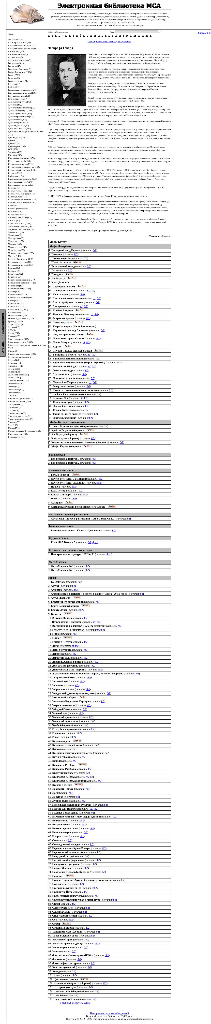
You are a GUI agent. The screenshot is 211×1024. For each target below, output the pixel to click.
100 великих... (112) (17, 39)
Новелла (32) (14, 268)
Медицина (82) (15, 235)
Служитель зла (61, 911)
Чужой (58, 995)
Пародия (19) (14, 271)
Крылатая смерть (63, 776)
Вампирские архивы (61, 526)
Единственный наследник (68, 358)
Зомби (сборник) (62, 725)
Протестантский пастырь (67, 895)
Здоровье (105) (15, 152)
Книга (56, 749)
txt (81, 258)
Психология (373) (16, 306)
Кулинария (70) (15, 211)
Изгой (55, 737)
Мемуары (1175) (16, 241)
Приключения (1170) (17, 294)
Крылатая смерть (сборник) (69, 780)
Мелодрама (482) (16, 238)
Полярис (57, 876)
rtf (93, 290)
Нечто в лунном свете (65, 828)
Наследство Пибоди (64, 366)
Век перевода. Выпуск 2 (65, 462)
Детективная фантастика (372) (22, 107)
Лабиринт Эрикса (63, 788)
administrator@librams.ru (140, 1019)
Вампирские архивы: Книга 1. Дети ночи (75, 530)
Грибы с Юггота (62, 641)
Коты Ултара (59, 490)
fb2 (94, 250)
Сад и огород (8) (15, 324)
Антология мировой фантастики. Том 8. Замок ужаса (82, 518)
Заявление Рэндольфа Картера (70, 701)
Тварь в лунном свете (65, 935)
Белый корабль (60, 474)
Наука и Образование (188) (20, 259)
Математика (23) (16, 232)
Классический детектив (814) (21, 185)
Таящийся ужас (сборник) (67, 931)
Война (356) (13, 87)
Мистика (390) (15, 244)
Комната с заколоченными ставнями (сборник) (79, 442)
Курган (57, 346)
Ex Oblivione (58, 581)
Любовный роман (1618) (19, 223)
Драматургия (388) (17, 146)
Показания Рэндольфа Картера (70, 872)
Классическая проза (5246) (20, 182)
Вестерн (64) (14, 84)
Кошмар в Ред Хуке (64, 765)
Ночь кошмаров (62, 832)
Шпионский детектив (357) (20, 398)
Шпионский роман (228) (19, 401)
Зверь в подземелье (63, 705)
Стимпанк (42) (14, 363)
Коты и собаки (61, 757)
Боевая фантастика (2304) (20, 72)
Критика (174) (14, 205)
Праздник (57, 274)
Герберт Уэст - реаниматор (68, 629)
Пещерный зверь (62, 856)
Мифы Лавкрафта (60, 246)
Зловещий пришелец (64, 717)
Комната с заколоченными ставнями (75, 390)
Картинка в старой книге (67, 745)
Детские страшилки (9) (18, 122)
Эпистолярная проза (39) (19, 416)
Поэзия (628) (14, 291)
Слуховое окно (61, 374)
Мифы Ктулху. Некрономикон (67, 422)
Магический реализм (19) (19, 226)
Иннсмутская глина (64, 417)
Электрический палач (67, 999)
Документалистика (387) (19, 128)
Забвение (57, 685)
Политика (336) (15, 277)
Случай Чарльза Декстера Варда (72, 350)
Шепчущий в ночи (64, 290)
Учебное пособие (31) (18, 380)
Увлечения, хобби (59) (18, 374)
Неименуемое (60, 820)
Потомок (56, 254)
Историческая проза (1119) (20, 164)
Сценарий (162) (15, 366)
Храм (57, 975)
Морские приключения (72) (21, 253)
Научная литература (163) (20, 262)
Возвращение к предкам (66, 622)
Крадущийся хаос (62, 773)
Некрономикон (61, 824)
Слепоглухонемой (62, 907)
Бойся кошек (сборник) (65, 606)
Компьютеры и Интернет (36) (21, 194)
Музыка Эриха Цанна (65, 812)
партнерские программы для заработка (109, 41)
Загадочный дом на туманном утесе (73, 693)
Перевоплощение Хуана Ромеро (71, 848)
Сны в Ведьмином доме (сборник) (71, 426)
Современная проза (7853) (20, 342)
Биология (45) (14, 66)
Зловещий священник (65, 721)
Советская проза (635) (18, 339)
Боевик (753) (14, 75)
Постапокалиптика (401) (19, 288)
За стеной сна (60, 681)
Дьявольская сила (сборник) (69, 669)
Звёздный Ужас (61, 709)
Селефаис (56, 502)
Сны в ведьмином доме (67, 298)
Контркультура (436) (17, 196)
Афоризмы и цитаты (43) (19, 60)
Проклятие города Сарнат (68, 338)
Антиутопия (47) (16, 51)
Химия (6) (12, 395)
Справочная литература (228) (22, 354)
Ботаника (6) (14, 78)
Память (55, 498)
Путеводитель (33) (16, 312)
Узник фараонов (62, 947)
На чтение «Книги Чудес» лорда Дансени (76, 816)
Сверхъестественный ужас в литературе (76, 899)
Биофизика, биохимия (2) (19, 69)
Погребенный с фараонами (68, 860)
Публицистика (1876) (18, 309)
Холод (56, 971)
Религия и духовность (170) (21, 318)
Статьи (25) (13, 360)
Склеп (56, 903)
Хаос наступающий (63, 967)
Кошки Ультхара (61, 494)
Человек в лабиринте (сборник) (72, 983)
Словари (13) (14, 336)
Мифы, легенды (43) (17, 247)
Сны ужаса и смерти (64, 915)
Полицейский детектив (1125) (22, 283)
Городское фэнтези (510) (19, 96)
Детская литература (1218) (20, 110)
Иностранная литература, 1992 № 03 (72, 554)
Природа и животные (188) (20, 297)
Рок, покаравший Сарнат (68, 334)
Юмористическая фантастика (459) (24, 431)
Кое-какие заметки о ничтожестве (72, 753)
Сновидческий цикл (61, 470)
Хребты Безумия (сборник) (67, 430)
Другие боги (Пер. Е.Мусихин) (69, 478)
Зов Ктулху (58, 278)
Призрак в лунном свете (66, 888)
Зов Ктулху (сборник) (64, 434)
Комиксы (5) (13, 188)
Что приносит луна (65, 987)
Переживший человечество (68, 852)
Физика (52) (13, 386)
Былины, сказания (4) (18, 81)
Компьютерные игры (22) (20, 191)
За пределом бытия (63, 677)
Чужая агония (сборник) (68, 991)
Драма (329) (13, 143)
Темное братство (63, 410)
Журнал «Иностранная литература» (70, 550)
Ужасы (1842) (14, 377)
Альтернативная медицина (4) (22, 48)
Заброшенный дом (63, 689)
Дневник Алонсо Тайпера (67, 661)
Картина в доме (61, 741)
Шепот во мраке (61, 262)
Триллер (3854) (15, 372)
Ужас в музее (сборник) (65, 438)
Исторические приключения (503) (24, 167)
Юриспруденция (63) (18, 434)
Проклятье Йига (62, 891)
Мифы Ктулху (58, 241)
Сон (54, 919)
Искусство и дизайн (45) (19, 161)
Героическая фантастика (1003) (22, 93)
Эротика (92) (14, 422)
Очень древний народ (65, 844)
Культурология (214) (17, 214)
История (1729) (15, 173)
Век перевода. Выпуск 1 (65, 458)
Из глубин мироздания (65, 729)
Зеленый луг (59, 713)
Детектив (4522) (15, 105)
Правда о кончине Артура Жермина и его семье (80, 880)
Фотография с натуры (65, 963)
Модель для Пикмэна (65, 808)
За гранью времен (63, 318)
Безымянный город (63, 266)
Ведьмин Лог (60, 398)
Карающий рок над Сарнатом (71, 330)
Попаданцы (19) (15, 285)
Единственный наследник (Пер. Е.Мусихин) (79, 362)
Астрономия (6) (15, 57)
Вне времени (60, 306)
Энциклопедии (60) (17, 413)
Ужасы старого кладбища (67, 943)
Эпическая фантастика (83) (20, 419)
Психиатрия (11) (15, 303)
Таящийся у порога (64, 354)
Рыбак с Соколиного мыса (69, 394)
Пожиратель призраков (66, 864)
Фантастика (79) (15, 383)
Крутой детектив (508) (18, 208)
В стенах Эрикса (62, 618)
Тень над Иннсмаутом (66, 314)
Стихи (56, 923)
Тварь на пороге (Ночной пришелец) (74, 326)
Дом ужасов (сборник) (65, 665)
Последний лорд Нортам (65, 250)
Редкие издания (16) (17, 315)
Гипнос (56, 638)
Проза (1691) (14, 300)
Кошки (56, 760)
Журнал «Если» (58, 538)
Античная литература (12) (20, 54)
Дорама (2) (13, 140)
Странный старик (63, 927)
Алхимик (56, 589)
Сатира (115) (14, 327)
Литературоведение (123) (20, 217)
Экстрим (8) (13, 410)
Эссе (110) (13, 425)
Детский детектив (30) (18, 125)
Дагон (55, 645)
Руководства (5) (15, 321)
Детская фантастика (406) (20, 113)
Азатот (55, 585)
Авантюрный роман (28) (19, 42)
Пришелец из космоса (66, 378)
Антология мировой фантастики (68, 514)
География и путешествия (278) (22, 90)
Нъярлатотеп (60, 836)
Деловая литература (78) (19, 102)
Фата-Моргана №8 (62, 570)
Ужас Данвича (60, 282)
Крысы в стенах (62, 785)
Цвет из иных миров (66, 979)
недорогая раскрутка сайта (75, 1002)
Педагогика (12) (15, 274)
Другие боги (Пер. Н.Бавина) (68, 482)
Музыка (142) (14, 256)
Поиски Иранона (62, 868)
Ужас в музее (60, 294)
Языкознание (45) (16, 437)
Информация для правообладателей (109, 1013)
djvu (94, 542)
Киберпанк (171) (16, 176)
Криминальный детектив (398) (22, 202)
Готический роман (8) (18, 99)
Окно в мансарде (63, 370)
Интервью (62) (15, 155)
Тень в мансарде (62, 402)
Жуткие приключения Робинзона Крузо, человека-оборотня (87, 673)
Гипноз (56, 633)
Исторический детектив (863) (21, 170)
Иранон (55, 486)
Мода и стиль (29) (16, 250)
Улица (56, 951)
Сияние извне (59, 258)
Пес (53, 270)
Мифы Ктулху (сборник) (66, 446)
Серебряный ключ (64, 286)
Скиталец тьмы (62, 322)
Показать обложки (160, 236)
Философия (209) (16, 389)
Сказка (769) (14, 333)
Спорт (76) (13, 351)
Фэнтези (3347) (15, 392)
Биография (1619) (16, 63)
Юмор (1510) (14, 428)
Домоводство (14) (16, 137)
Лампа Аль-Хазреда (64, 382)
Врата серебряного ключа (68, 302)
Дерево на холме (62, 657)
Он (54, 840)
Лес (54, 792)
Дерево (56, 653)
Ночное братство (63, 406)
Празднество (59, 884)
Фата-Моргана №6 (62, 566)
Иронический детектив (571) (21, 158)
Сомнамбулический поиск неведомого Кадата (78, 506)
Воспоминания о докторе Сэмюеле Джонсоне (79, 625)
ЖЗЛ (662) (13, 149)
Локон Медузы (61, 342)
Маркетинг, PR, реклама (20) (21, 229)
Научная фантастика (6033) (20, 265)
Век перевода (57, 454)
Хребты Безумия (63, 310)
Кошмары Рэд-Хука (64, 769)
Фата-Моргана (58, 562)
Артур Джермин (60, 597)
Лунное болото (61, 800)
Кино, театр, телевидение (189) (22, 179)
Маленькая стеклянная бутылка (71, 804)
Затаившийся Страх (64, 697)
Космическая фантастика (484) (22, 199)
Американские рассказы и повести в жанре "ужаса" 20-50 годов (89, 593)
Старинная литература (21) (20, 357)
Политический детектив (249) (21, 280)
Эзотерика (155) (15, 404)
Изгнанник (58, 733)
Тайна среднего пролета (67, 414)
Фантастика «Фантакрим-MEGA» (72, 955)
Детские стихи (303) (17, 119)
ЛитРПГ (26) (14, 220)
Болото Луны (59, 609)
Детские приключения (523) (21, 116)
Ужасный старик (62, 939)
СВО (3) (11, 330)
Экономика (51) (15, 407)
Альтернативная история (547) (22, 45)
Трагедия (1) (14, 369)
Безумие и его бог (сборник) (67, 601)
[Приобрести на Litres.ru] (77, 262)
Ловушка (57, 796)
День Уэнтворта (62, 649)
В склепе (56, 614)
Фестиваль (58, 959)
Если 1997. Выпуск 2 (63, 542)
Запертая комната (63, 386)
